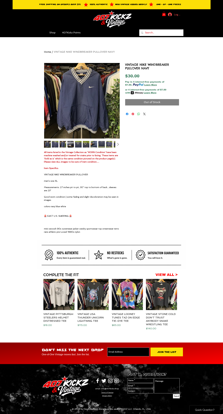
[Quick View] (58, 294)
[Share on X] (144, 114)
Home (47, 51)
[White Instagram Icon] (110, 381)
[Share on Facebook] (127, 114)
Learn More (150, 85)
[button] (164, 14)
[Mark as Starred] (86, 5)
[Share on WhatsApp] (138, 114)
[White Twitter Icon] (104, 381)
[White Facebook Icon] (98, 381)
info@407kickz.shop (110, 389)
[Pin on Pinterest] (133, 114)
